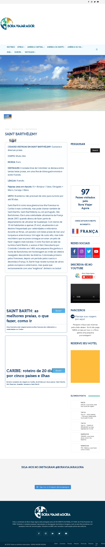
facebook (74, 256)
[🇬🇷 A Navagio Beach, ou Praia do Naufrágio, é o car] (78, 478)
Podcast (76, 543)
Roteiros (90, 543)
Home (7, 129)
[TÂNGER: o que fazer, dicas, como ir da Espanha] (75, 437)
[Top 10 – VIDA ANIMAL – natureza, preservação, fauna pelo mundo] (75, 415)
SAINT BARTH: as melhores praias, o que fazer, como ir (28, 316)
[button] (96, 49)
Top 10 (83, 412)
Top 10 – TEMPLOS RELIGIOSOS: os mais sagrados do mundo (87, 427)
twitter (89, 256)
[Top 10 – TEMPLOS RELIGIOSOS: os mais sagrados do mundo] (75, 426)
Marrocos (85, 434)
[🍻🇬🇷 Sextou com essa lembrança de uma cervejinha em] (43, 478)
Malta (83, 402)
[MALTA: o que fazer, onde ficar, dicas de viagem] (75, 404)
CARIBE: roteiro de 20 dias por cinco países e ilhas (31, 373)
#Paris (103, 543)
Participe (83, 543)
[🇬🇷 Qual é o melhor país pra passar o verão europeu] (26, 478)
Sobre (56, 543)
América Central (17, 129)
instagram (81, 256)
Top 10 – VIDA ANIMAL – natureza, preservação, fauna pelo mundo (88, 416)
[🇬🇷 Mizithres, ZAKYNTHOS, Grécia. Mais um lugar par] (61, 478)
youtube (96, 256)
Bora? (58, 310)
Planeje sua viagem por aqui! (85, 318)
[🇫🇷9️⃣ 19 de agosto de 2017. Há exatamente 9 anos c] (8, 478)
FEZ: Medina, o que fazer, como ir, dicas (89, 448)
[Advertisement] (70, 24)
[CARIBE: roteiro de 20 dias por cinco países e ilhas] (36, 351)
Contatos (62, 543)
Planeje (69, 543)
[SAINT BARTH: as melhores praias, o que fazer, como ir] (36, 291)
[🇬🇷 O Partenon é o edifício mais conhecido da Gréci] (96, 478)
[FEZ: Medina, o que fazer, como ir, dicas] (75, 447)
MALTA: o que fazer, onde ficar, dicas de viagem (89, 405)
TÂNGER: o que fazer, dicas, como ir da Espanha (87, 438)
